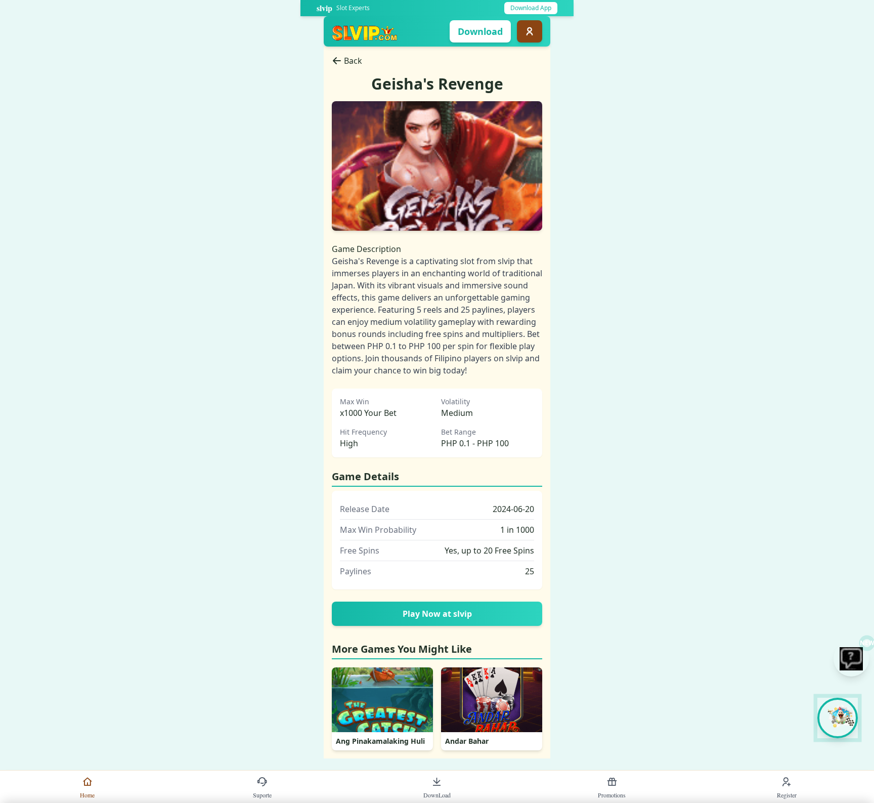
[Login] (529, 31)
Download (480, 31)
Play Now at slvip (437, 613)
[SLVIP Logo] (365, 31)
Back (353, 60)
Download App (530, 8)
